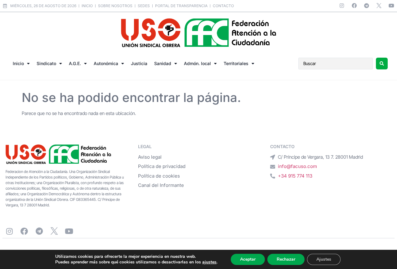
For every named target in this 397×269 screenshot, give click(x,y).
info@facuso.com (297, 166)
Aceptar (248, 259)
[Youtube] (391, 5)
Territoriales (236, 63)
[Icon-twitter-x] (379, 5)
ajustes (209, 262)
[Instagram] (341, 5)
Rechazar (286, 259)
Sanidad (162, 63)
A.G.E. (75, 63)
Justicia (139, 63)
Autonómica (106, 63)
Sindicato (46, 63)
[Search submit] (382, 63)
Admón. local (197, 63)
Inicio (18, 63)
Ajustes (323, 259)
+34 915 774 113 (295, 176)
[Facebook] (354, 5)
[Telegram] (366, 5)
